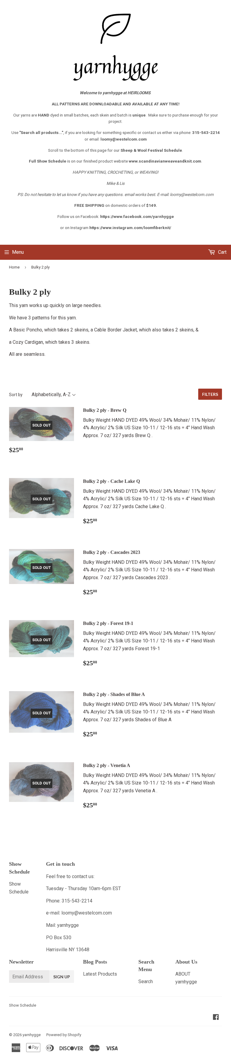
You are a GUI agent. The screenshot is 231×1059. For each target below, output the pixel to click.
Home (14, 267)
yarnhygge (32, 1035)
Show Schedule (22, 1005)
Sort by (16, 394)
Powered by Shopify (63, 1035)
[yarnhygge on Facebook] (216, 1017)
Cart (221, 252)
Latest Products (100, 974)
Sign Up (61, 976)
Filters (210, 394)
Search (145, 981)
